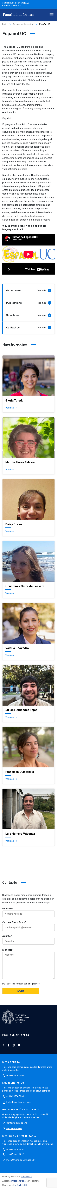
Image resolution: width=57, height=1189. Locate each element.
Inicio (4, 24)
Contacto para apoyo (16, 1123)
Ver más (11, 408)
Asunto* (7, 936)
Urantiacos (26, 1176)
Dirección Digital (18, 1181)
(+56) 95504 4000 (15, 1075)
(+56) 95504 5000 (15, 1096)
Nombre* (7, 908)
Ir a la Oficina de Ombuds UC (20, 1160)
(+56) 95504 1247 (15, 1154)
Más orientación (14, 1128)
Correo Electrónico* (14, 922)
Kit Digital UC (20, 1185)
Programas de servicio (23, 24)
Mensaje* (7, 949)
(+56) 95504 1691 (15, 1149)
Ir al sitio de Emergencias (18, 1102)
